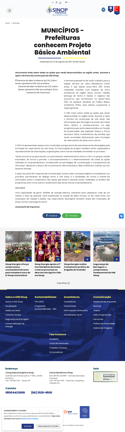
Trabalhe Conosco (58, 347)
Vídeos (96, 310)
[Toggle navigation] (9, 11)
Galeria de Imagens (102, 328)
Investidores (70, 301)
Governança (70, 306)
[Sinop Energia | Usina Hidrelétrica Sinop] (57, 10)
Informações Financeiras (76, 310)
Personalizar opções (48, 426)
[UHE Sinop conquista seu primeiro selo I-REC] (110, 10)
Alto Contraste (56, 2)
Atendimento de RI (73, 314)
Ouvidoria (53, 339)
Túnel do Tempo (13, 314)
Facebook (52, 215)
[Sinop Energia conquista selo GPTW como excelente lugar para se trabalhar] (116, 10)
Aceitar (27, 426)
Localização (10, 306)
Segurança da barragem (17, 319)
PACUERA (39, 301)
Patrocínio (98, 319)
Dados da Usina (12, 310)
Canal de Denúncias (58, 343)
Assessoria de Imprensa (104, 301)
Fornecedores (56, 352)
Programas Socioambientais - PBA (45, 307)
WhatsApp (73, 215)
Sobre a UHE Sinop (14, 301)
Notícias (16, 23)
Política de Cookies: (30, 419)
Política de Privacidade (104, 323)
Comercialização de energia (14, 325)
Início (7, 23)
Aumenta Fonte (53, 2)
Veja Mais (63, 283)
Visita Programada (102, 314)
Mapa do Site (60, 2)
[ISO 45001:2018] (104, 10)
